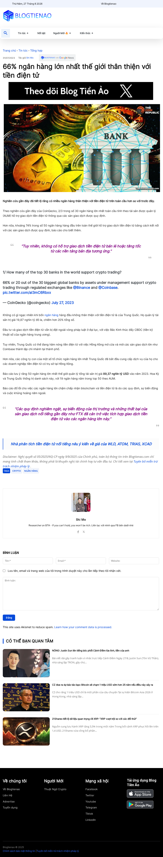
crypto (16, 470)
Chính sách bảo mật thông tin (19, 850)
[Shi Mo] (80, 502)
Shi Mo (30, 58)
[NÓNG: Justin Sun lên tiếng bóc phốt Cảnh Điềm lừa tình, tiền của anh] (26, 663)
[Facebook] (32, 478)
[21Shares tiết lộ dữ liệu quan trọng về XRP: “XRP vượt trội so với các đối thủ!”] (26, 731)
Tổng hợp (36, 50)
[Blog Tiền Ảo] (27, 16)
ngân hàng (51, 315)
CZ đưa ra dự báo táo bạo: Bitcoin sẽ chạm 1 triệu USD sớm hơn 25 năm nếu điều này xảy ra (102, 684)
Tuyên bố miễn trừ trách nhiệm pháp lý (58, 850)
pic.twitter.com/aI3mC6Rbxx (27, 292)
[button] (5, 33)
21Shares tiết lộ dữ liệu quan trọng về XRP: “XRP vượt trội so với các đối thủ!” (94, 718)
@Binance (81, 287)
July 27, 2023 (62, 303)
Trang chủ (9, 50)
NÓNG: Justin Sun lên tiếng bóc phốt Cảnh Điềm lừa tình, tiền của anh (90, 650)
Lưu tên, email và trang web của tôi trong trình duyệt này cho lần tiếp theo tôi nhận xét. (64, 570)
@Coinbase (107, 287)
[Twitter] (41, 478)
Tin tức (23, 50)
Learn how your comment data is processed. (83, 627)
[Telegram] (50, 478)
